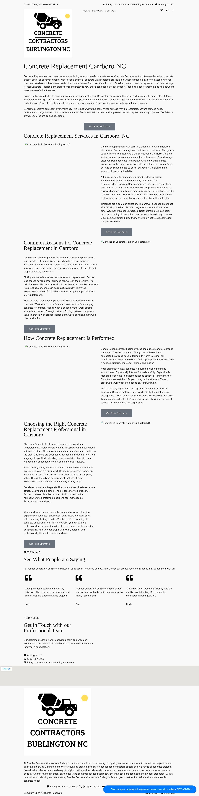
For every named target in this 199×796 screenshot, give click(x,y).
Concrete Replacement (36, 76)
